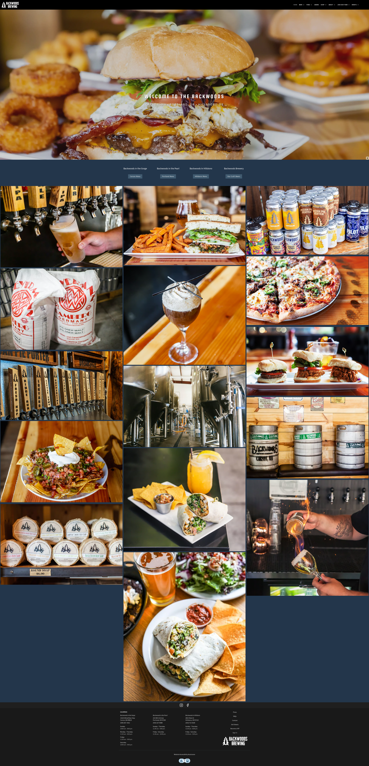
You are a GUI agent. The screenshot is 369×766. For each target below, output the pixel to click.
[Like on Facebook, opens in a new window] (187, 705)
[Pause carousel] (367, 158)
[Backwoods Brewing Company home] (10, 4)
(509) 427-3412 (125, 723)
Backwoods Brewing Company (234, 741)
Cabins (316, 5)
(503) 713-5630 (190, 723)
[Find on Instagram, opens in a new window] (181, 705)
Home (295, 5)
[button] (302, 5)
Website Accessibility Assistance (184, 754)
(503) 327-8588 (157, 723)
